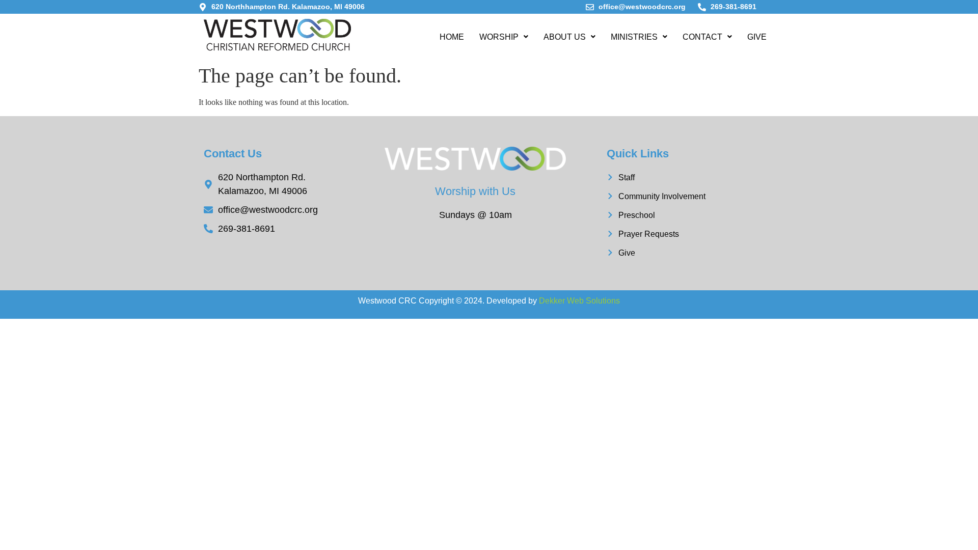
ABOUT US (565, 37)
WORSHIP (499, 37)
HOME (452, 37)
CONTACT (702, 37)
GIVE (757, 37)
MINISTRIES (634, 37)
